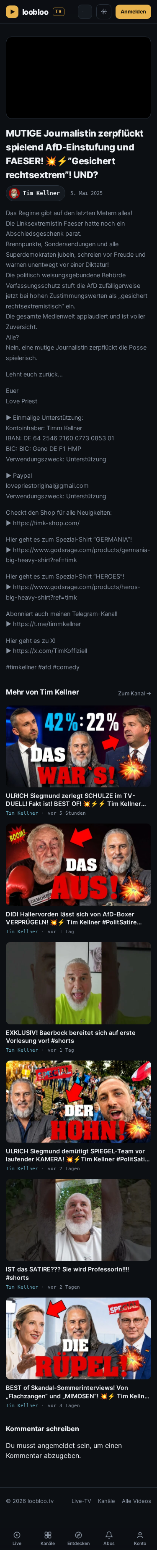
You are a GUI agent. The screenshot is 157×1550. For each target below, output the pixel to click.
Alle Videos (136, 1500)
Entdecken (78, 1543)
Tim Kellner (41, 193)
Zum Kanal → (134, 693)
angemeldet (56, 1445)
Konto (140, 1543)
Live (17, 1543)
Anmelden (133, 11)
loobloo (42, 12)
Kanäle (106, 1500)
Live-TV (81, 1500)
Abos (109, 1543)
